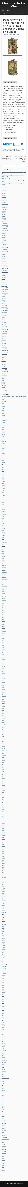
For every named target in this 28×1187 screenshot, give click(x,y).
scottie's (3, 994)
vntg (2, 1114)
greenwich (4, 696)
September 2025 (5, 209)
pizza (14, 150)
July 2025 (3, 212)
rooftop (3, 975)
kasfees (3, 778)
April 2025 (4, 218)
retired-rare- (4, 966)
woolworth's (4, 1153)
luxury (3, 825)
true (2, 1085)
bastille (3, 448)
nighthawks (4, 900)
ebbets (3, 608)
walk (2, 1118)
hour (3, 737)
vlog (2, 1111)
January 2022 (4, 286)
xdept (3, 1165)
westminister (4, 1137)
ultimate (3, 1088)
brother (3, 481)
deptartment (4, 587)
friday (3, 675)
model (3, 874)
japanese (3, 760)
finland (3, 650)
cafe (2, 486)
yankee (3, 1168)
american (4, 413)
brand (3, 471)
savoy (3, 989)
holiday (3, 731)
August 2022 (4, 273)
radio (3, 952)
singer (3, 1011)
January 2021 (4, 307)
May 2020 (3, 321)
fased (3, 642)
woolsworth (4, 1149)
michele (3, 863)
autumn (3, 432)
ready (3, 961)
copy (3, 544)
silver (3, 1010)
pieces (3, 928)
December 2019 (5, 329)
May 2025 (3, 216)
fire (2, 652)
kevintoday (4, 786)
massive (3, 846)
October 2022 (4, 270)
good (3, 687)
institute (3, 748)
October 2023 (4, 249)
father (3, 643)
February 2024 (4, 242)
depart (3, 568)
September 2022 (5, 272)
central (3, 498)
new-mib (3, 896)
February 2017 (4, 388)
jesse (3, 767)
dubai (3, 601)
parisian (3, 915)
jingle (3, 771)
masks (3, 844)
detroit (3, 589)
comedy (3, 537)
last (2, 795)
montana (3, 879)
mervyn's (3, 858)
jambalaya (4, 755)
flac (2, 657)
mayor (3, 853)
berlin (3, 455)
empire (3, 615)
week (3, 1132)
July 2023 (3, 254)
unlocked (3, 1093)
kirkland (3, 790)
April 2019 (4, 343)
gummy (3, 703)
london (3, 818)
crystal (3, 554)
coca (3, 526)
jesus (3, 769)
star (2, 1041)
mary (3, 842)
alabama (3, 406)
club (2, 525)
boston (3, 467)
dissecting (4, 596)
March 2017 (4, 387)
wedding (3, 1128)
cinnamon (4, 514)
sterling (3, 1044)
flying (3, 668)
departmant (4, 572)
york (2, 1172)
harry (3, 713)
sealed (3, 996)
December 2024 (5, 225)
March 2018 (4, 366)
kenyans (3, 785)
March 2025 (4, 219)
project (3, 947)
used (3, 1097)
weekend (3, 1133)
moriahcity (4, 882)
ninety (3, 901)
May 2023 (3, 258)
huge (3, 741)
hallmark (3, 704)
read (3, 959)
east (2, 605)
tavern (3, 1064)
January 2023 (4, 265)
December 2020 (5, 308)
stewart (3, 1046)
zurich (3, 1175)
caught (3, 497)
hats (2, 715)
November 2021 (5, 289)
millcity (3, 865)
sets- (2, 1004)
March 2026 (4, 198)
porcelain (4, 936)
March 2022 (4, 282)
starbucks (3, 1043)
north (3, 903)
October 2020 (4, 312)
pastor (3, 919)
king (2, 788)
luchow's (3, 823)
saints (3, 982)
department (9, 149)
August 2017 (4, 378)
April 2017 (4, 385)
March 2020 (4, 324)
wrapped (3, 1160)
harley (3, 710)
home (3, 734)
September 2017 (5, 376)
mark (3, 837)
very (2, 1102)
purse (3, 950)
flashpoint (4, 659)
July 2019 (3, 338)
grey (2, 697)
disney (3, 594)
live (2, 814)
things (3, 1067)
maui (3, 851)
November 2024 (5, 226)
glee (2, 683)
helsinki (3, 718)
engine (3, 619)
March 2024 (4, 240)
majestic (3, 828)
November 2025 (5, 205)
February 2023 (4, 263)
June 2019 (4, 340)
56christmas (4, 401)
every (3, 629)
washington (4, 1123)
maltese (3, 832)
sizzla (3, 1017)
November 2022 (5, 268)
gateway (3, 678)
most (3, 884)
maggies (3, 826)
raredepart (4, 955)
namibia (3, 891)
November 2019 (5, 331)
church (3, 513)
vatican (3, 1099)
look (2, 819)
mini (2, 870)
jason (3, 762)
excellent (3, 633)
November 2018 (5, 352)
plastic (3, 929)
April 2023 (4, 259)
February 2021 (4, 305)
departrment (4, 580)
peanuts (3, 921)
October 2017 (4, 375)
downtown (4, 600)
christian (3, 507)
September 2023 (5, 251)
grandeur (3, 692)
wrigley (3, 1161)
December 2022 (5, 266)
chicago (3, 502)
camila (3, 490)
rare (2, 954)
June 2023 (4, 256)
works (3, 1154)
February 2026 (4, 200)
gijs (2, 680)
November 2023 (5, 247)
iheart (3, 744)
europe (3, 626)
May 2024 (3, 237)
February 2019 (4, 347)
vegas (3, 1100)
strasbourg (4, 1050)
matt (3, 849)
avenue (3, 434)
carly (3, 492)
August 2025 (4, 211)
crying (3, 553)
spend (3, 1034)
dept (3, 582)
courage (3, 546)
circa (3, 516)
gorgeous (3, 689)
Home (3, 10)
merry (3, 856)
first (2, 655)
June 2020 (4, 319)
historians (3, 725)
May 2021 (3, 300)
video (3, 1106)
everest (3, 628)
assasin (3, 429)
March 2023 (4, 261)
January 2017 (4, 390)
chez (3, 500)
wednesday (4, 1130)
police (3, 933)
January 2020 (4, 327)
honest (3, 736)
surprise (3, 1057)
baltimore (4, 441)
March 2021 (4, 303)
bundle (3, 483)
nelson (3, 893)
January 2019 (4, 348)
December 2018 (5, 350)
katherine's (4, 779)
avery (3, 436)
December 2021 (5, 287)
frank (3, 671)
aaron (3, 403)
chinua (3, 506)
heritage (3, 722)
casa (2, 493)
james (3, 757)
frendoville (4, 673)
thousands (4, 1072)
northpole (4, 905)
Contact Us (8, 10)
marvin (3, 840)
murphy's (3, 888)
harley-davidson (5, 711)
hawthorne (4, 717)
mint (3, 872)
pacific (3, 908)
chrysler (3, 511)
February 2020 (4, 326)
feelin (3, 647)
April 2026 (4, 197)
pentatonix (4, 924)
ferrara (3, 649)
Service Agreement (19, 13)
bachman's (4, 437)
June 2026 (4, 193)
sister (3, 1013)
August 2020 (4, 315)
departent (4, 570)
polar (3, 931)
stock (3, 1048)
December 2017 (5, 371)
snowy (3, 1029)
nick (2, 898)
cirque (3, 518)
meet (3, 854)
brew (3, 474)
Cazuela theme (8, 1183)
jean (2, 764)
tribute (3, 1083)
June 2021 (4, 298)
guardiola (3, 701)
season (3, 1001)
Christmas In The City (14, 4)
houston (3, 739)
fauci (3, 645)
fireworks (3, 654)
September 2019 (5, 334)
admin (18, 34)
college (3, 533)
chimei (3, 504)
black (3, 458)
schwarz (3, 992)
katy (2, 781)
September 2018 (5, 355)
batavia (3, 450)
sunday (3, 1053)
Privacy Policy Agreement (7, 13)
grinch (3, 699)
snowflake (4, 1027)
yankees (3, 1170)
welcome (3, 1135)
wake (3, 1116)
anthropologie (4, 420)
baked (3, 439)
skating (3, 1018)
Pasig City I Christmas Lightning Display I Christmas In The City (7, 158)
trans (3, 1079)
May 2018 (3, 362)
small (3, 1022)
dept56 (3, 584)
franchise (3, 669)
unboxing (3, 1090)
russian (3, 980)
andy (3, 417)
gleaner (3, 682)
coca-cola (3, 528)
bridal (3, 476)
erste (3, 624)
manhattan (4, 835)
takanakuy (4, 1062)
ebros (3, 610)
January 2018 (4, 369)
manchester (4, 833)
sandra (3, 985)
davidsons (3, 560)
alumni (3, 410)
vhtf (2, 1104)
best (2, 457)
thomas (3, 1069)
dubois (3, 603)
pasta (11, 150)
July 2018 (3, 359)
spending (3, 1036)
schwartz (3, 990)
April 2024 (4, 239)
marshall (3, 839)
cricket (3, 551)
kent (2, 783)
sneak (3, 1024)
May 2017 (3, 383)
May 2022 (3, 279)
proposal (3, 949)
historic (3, 727)
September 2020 (5, 313)
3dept (3, 399)
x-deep (3, 1163)
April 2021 (4, 301)
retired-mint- (4, 964)
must (3, 889)
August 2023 (4, 252)
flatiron (3, 662)
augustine (4, 431)
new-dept (3, 894)
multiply (3, 886)
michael (3, 861)
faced (3, 638)
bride (3, 478)
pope (3, 935)
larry (2, 793)
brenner (3, 472)
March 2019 (4, 345)
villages (3, 1107)
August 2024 (4, 232)
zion (2, 1174)
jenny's (3, 765)
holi (2, 729)
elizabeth (3, 612)
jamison (3, 758)
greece (3, 694)
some (3, 1030)
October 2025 (4, 207)
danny (3, 558)
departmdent (4, 573)
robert (3, 971)
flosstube (3, 666)
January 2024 (4, 244)
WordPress (20, 1183)
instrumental (4, 750)
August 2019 (4, 336)
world (3, 1156)
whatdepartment (5, 1139)
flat (2, 661)
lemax (3, 800)
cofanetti (3, 532)
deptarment (4, 586)
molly (3, 875)
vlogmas (3, 1112)
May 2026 (3, 195)
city (3, 150)
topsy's (3, 1074)
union (3, 1092)
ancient (3, 415)
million (3, 868)
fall (2, 640)
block (3, 460)
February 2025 (4, 221)
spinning (3, 1037)
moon (3, 881)
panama (3, 910)
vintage (3, 1109)
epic (2, 622)
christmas (21, 149)
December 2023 (5, 246)
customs (3, 556)
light (2, 804)
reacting (3, 957)
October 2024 (4, 228)
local (3, 816)
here (3, 720)
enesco (3, 617)
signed (3, 1008)
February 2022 (4, 284)
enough (3, 621)
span (2, 1032)
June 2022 (4, 277)
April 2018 (4, 364)
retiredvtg (4, 968)
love (2, 821)
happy (3, 708)
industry (3, 746)
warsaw (3, 1121)
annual (3, 418)
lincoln (3, 811)
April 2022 (4, 280)
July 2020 (3, 317)
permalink (11, 151)
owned (3, 907)
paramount (4, 912)
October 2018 (4, 354)
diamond (3, 591)
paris (3, 914)
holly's (3, 732)
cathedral (4, 495)
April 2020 (4, 322)
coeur (3, 530)
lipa (2, 812)
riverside (3, 969)
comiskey (3, 540)
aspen (3, 427)
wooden (3, 1147)
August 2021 (4, 294)
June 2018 (4, 361)
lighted (3, 806)
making (3, 830)
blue (2, 464)
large (3, 792)
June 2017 (4, 382)
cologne (3, 535)
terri (2, 1065)
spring (3, 1039)
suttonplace (4, 1058)
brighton (3, 479)
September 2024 (5, 230)
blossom (3, 462)
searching (4, 997)
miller (3, 867)
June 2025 (4, 214)
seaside (3, 999)
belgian (3, 453)
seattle (3, 1003)
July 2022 (3, 275)
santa (3, 987)
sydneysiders (4, 1060)
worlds (3, 1158)
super (3, 1055)
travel (3, 1081)
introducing (4, 751)
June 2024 (4, 235)
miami (3, 860)
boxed (3, 469)
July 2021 (3, 296)
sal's (16, 150)
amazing (3, 411)
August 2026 (4, 190)
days (2, 563)
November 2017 (5, 373)
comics (3, 539)
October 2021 (4, 291)
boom (3, 465)
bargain (3, 444)
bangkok (3, 443)
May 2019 (3, 341)
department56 (5, 579)
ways (2, 1126)
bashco (3, 446)
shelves (3, 1006)
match (3, 847)
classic (3, 523)
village (19, 150)
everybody (4, 631)
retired (3, 963)
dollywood (4, 598)
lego (2, 799)
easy (2, 607)
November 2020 (5, 310)
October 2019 (4, 333)
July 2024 (3, 233)
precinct (3, 942)
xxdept (3, 1167)
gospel (3, 690)
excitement (4, 635)
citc (2, 519)
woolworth (4, 1151)
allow (3, 408)
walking (3, 1119)
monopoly (4, 877)
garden (3, 676)
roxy (2, 976)
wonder (3, 1144)
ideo (2, 743)
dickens (3, 593)
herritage (3, 724)
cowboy (3, 547)
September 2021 (5, 293)
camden (3, 488)
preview (3, 943)
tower (3, 1076)
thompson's (4, 1071)
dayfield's (3, 561)
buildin (17, 149)
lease (3, 797)
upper (3, 1095)
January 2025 (4, 223)
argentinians (4, 425)
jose (2, 776)
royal (3, 978)
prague (3, 940)
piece (3, 926)
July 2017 (3, 380)
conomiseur (4, 542)
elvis (2, 614)
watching (3, 1125)
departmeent (4, 575)
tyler (2, 1086)
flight (3, 664)
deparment (4, 567)
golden (3, 685)
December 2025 (5, 204)
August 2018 (4, 357)
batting (3, 451)
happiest (3, 706)
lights (3, 807)
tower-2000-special (5, 1078)
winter (3, 1142)
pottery (3, 938)
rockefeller (4, 973)
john (2, 774)
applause (3, 422)
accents (3, 404)
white (3, 1140)
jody (2, 772)
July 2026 (3, 191)
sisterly (3, 1015)
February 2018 (4, 368)
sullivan (3, 1051)
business (3, 485)
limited (3, 809)
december (4, 565)
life (2, 802)
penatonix (4, 922)
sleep (3, 1020)
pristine (3, 945)
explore (3, 636)
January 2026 (4, 202)
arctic (3, 424)
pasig (3, 917)
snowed (3, 1025)
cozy (2, 549)
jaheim (3, 753)
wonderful (4, 1146)
